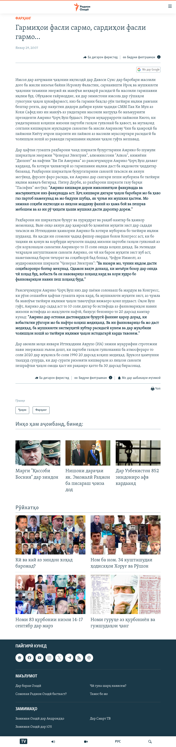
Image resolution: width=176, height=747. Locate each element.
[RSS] (79, 658)
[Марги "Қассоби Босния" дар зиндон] (37, 453)
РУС (118, 741)
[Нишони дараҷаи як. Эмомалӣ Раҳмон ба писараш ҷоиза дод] (87, 453)
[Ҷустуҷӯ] (150, 741)
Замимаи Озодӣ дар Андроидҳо (39, 718)
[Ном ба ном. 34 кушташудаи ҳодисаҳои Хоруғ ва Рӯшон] (126, 534)
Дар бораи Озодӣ (28, 686)
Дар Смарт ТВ (100, 718)
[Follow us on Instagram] (49, 658)
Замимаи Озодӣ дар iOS (33, 727)
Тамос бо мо (99, 694)
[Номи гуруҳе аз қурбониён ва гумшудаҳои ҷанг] (126, 594)
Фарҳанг (23, 19)
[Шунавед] (53, 741)
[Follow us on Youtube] (39, 658)
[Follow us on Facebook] (29, 658)
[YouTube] (85, 741)
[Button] (100, 57)
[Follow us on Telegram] (69, 658)
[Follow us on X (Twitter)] (59, 658)
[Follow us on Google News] (19, 658)
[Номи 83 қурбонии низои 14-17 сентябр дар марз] (50, 594)
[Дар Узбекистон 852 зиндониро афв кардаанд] (138, 453)
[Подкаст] (89, 658)
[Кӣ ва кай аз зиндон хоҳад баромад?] (50, 534)
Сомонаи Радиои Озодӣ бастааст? (41, 694)
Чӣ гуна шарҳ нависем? (108, 686)
